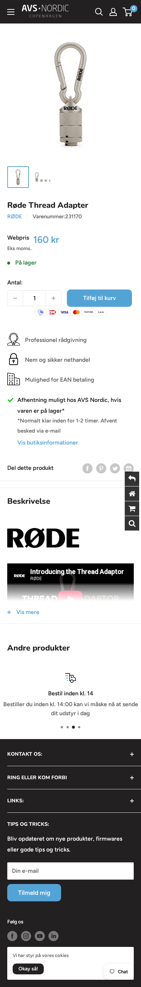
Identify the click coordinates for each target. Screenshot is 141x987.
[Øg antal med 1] (53, 298)
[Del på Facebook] (87, 468)
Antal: (15, 282)
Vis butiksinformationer (47, 442)
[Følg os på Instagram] (26, 936)
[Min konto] (113, 12)
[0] (127, 12)
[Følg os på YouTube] (40, 936)
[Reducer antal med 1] (15, 298)
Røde (14, 216)
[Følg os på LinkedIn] (53, 936)
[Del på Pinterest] (101, 468)
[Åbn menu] (10, 12)
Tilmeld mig (34, 892)
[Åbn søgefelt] (99, 12)
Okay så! (28, 969)
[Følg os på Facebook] (12, 936)
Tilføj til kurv (99, 298)
